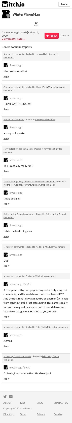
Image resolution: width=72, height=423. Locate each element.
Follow (53, 35)
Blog (40, 402)
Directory (8, 414)
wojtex (39, 246)
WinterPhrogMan (44, 87)
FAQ (22, 402)
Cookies (58, 414)
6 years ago (15, 367)
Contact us (61, 402)
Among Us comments (14, 54)
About (7, 402)
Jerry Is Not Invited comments (18, 148)
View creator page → (14, 38)
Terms (23, 414)
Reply (6, 76)
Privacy (41, 414)
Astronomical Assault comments (19, 214)
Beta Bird (40, 327)
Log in (64, 4)
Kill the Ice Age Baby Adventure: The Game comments (30, 181)
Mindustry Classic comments (17, 356)
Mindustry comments (14, 246)
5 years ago (15, 65)
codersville (41, 54)
